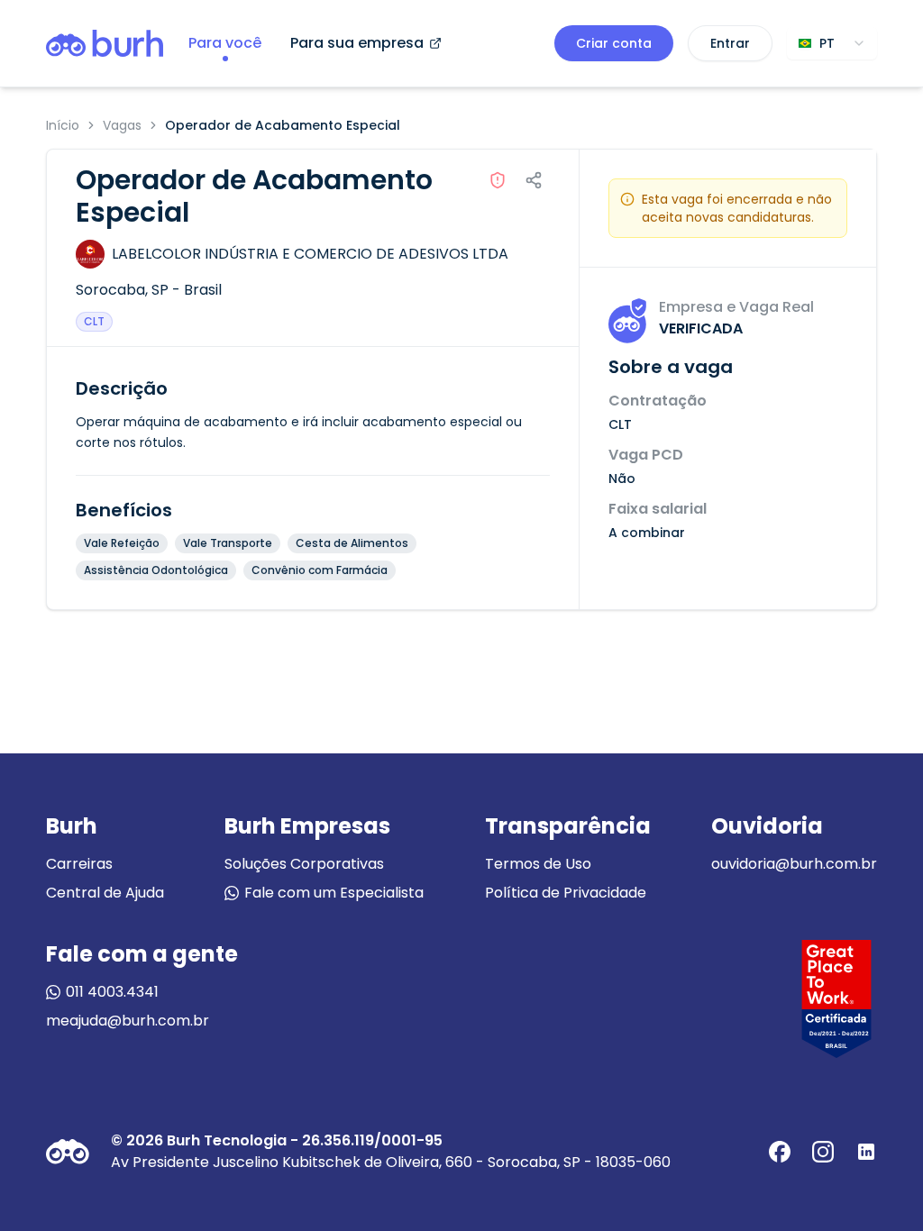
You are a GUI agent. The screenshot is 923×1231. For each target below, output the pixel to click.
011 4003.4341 (112, 991)
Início (62, 125)
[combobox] (832, 43)
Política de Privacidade (565, 892)
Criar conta (614, 43)
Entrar (730, 43)
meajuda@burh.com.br (127, 1020)
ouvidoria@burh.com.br (794, 863)
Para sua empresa (357, 42)
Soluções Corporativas (304, 863)
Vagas (122, 125)
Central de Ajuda (105, 892)
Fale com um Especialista (334, 892)
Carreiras (79, 863)
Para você (224, 42)
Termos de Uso (538, 863)
